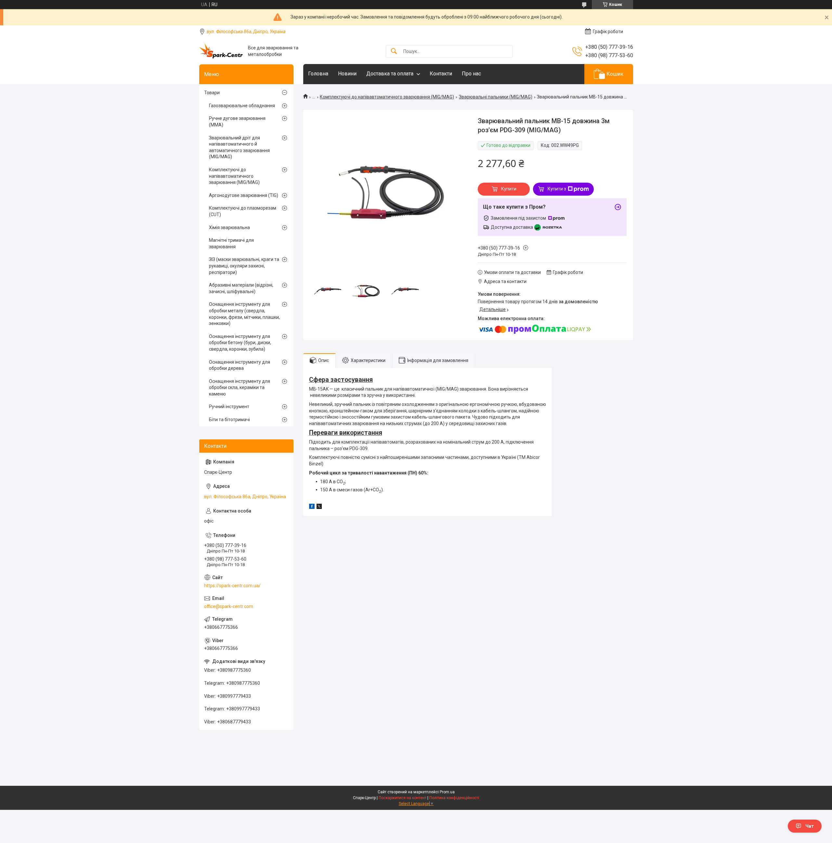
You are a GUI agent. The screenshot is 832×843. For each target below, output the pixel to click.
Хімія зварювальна (229, 227)
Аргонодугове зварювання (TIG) (243, 195)
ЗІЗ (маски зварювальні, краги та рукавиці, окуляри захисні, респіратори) (244, 266)
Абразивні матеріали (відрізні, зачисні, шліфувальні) (241, 288)
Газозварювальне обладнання (242, 105)
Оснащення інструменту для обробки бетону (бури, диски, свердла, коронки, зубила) (240, 343)
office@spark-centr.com (228, 606)
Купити (508, 188)
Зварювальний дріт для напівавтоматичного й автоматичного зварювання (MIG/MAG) (239, 147)
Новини (347, 74)
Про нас (471, 74)
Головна (318, 74)
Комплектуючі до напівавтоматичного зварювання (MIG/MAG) (387, 96)
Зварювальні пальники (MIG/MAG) (495, 96)
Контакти (441, 74)
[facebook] (312, 507)
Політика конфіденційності (454, 798)
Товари (212, 92)
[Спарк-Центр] (221, 51)
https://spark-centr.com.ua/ (232, 585)
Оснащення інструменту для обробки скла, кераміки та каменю (239, 387)
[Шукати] (393, 51)
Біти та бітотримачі (229, 419)
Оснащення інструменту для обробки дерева (239, 365)
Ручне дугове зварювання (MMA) (237, 121)
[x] (319, 507)
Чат (809, 826)
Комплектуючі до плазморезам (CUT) (242, 211)
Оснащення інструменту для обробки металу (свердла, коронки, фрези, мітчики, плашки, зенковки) (244, 314)
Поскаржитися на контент (402, 798)
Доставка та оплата (389, 74)
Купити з (557, 188)
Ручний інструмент (229, 406)
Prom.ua (447, 792)
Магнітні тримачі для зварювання (231, 243)
